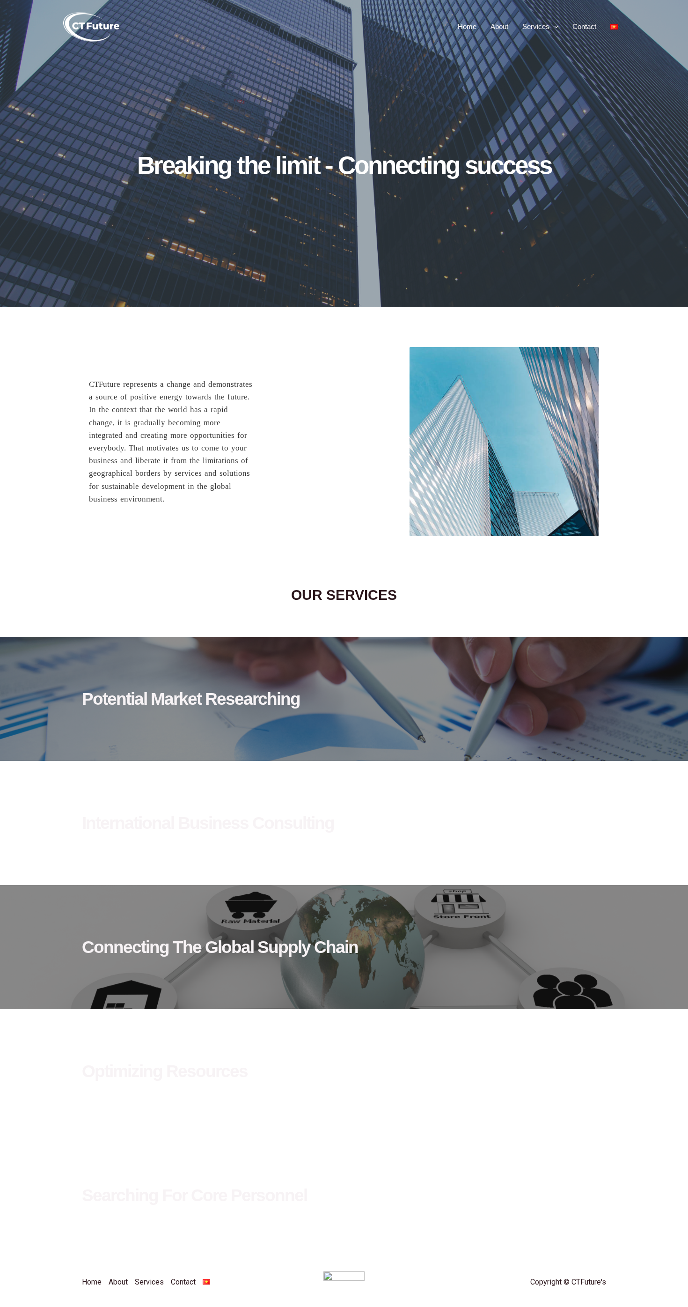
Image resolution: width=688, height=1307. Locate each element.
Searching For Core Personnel (194, 1195)
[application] (553, 26)
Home (467, 26)
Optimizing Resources (165, 1071)
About (499, 26)
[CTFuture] (91, 26)
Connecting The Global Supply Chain (220, 947)
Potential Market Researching (191, 699)
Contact (584, 26)
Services (535, 26)
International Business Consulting (208, 823)
